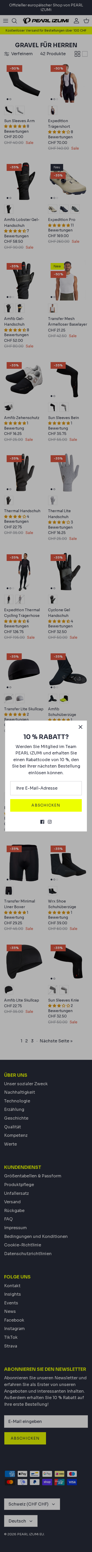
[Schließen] (80, 727)
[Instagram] (50, 822)
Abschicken (45, 805)
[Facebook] (42, 822)
